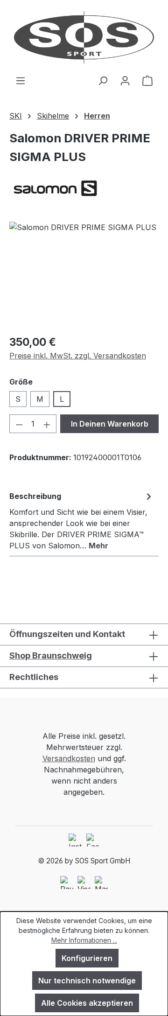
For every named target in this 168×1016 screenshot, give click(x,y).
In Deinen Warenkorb (109, 423)
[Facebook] (92, 840)
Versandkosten (68, 758)
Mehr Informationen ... (84, 940)
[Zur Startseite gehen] (84, 37)
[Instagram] (75, 840)
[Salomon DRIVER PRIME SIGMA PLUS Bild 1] (84, 274)
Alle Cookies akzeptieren (87, 1003)
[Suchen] (102, 80)
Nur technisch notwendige (87, 980)
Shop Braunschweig (50, 655)
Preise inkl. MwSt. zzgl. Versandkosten (77, 355)
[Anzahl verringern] (19, 423)
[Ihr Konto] (125, 80)
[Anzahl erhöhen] (47, 423)
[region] (84, 274)
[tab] (81, 520)
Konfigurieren (87, 958)
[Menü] (20, 80)
